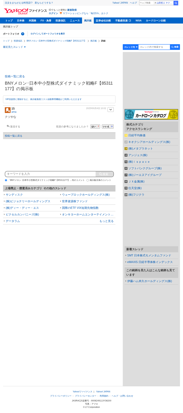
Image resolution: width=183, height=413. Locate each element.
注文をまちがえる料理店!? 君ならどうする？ (29, 2)
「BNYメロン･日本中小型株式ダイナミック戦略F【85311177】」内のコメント (46, 180)
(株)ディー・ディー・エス (22, 207)
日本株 (20, 20)
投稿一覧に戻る (15, 76)
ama (13, 111)
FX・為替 (46, 20)
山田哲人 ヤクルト (165, 3)
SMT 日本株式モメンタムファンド (149, 255)
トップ (9, 20)
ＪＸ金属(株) (136, 181)
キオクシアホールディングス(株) (149, 141)
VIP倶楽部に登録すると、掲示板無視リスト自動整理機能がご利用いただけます (43, 99)
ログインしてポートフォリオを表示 (48, 33)
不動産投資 (121, 20)
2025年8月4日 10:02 (96, 108)
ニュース (75, 20)
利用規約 (104, 396)
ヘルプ (133, 2)
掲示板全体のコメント (100, 180)
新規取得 (72, 10)
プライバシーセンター (85, 396)
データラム (13, 221)
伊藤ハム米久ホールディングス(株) (149, 281)
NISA (139, 20)
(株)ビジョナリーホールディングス (28, 201)
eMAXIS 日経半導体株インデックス (150, 262)
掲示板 (88, 20)
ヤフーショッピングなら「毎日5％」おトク (85, 13)
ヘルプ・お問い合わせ (122, 396)
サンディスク (14, 194)
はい (95, 126)
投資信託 (61, 20)
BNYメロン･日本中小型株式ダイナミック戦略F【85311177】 (56, 41)
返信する (15, 126)
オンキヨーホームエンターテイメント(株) (88, 214)
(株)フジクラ (136, 194)
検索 (176, 3)
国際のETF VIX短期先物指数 (80, 207)
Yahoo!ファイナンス (82, 391)
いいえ (108, 126)
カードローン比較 (156, 20)
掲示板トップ (10, 26)
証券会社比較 (103, 20)
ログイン (53, 13)
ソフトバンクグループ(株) (145, 168)
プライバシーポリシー (60, 396)
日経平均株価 (136, 135)
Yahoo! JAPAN (120, 2)
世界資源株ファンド (75, 201)
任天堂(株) (135, 188)
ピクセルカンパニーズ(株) (22, 214)
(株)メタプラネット (140, 148)
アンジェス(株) (137, 155)
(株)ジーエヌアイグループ (145, 174)
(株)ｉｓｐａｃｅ (139, 161)
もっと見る (106, 221)
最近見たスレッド (13, 46)
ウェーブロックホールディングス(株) (86, 194)
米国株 (32, 20)
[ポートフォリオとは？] (23, 34)
